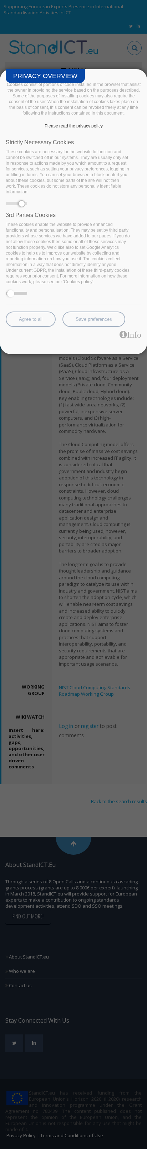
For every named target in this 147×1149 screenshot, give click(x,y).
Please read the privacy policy (74, 126)
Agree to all (30, 319)
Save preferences (94, 319)
